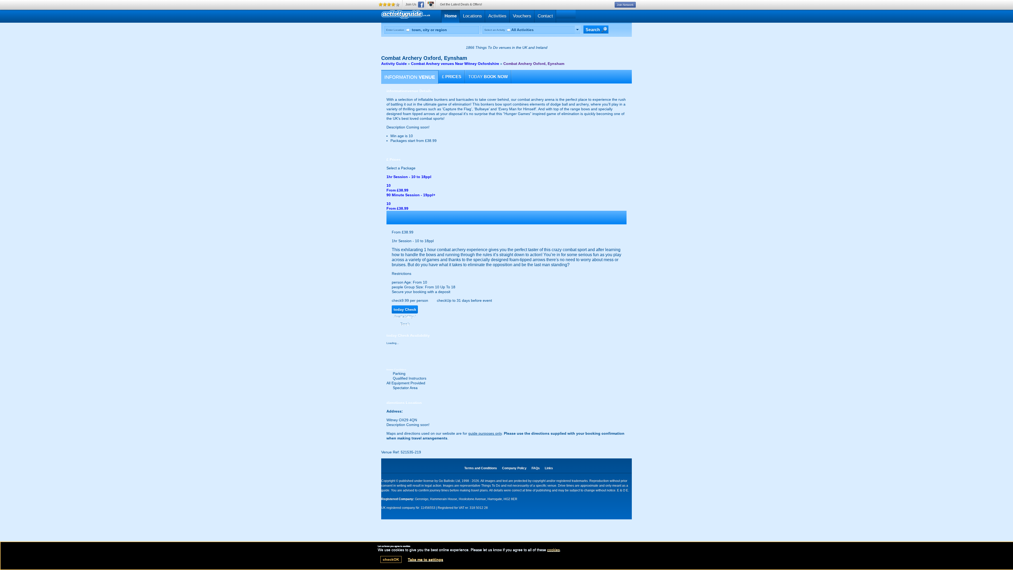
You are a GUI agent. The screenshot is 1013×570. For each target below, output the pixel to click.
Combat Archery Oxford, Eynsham (533, 63)
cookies (553, 550)
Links (549, 468)
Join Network (625, 4)
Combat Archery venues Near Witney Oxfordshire (455, 63)
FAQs (536, 468)
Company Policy (514, 468)
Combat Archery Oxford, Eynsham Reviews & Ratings (430, 15)
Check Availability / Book (405, 310)
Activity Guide (394, 63)
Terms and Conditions (480, 468)
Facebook (421, 4)
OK (391, 559)
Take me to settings (425, 559)
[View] (577, 30)
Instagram (431, 4)
